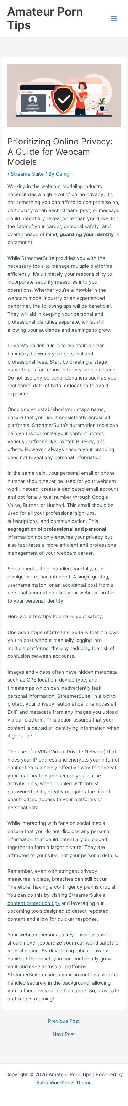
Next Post (64, 1034)
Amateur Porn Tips (45, 18)
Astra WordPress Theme (64, 1082)
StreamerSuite (27, 174)
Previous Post (64, 1021)
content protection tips (33, 903)
